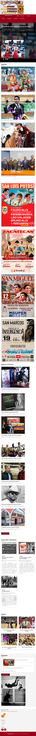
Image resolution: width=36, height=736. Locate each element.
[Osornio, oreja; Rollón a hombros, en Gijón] (27, 622)
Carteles (15, 18)
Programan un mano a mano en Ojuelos (10, 527)
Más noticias (5, 533)
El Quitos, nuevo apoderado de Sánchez (10, 481)
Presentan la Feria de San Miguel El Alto (10, 389)
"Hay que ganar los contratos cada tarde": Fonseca (16, 26)
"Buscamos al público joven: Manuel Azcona (11, 504)
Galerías (28, 15)
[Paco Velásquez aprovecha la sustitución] (9, 622)
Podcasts (9, 18)
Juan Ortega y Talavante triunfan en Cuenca (11, 458)
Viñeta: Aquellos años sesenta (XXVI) (10, 412)
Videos (3, 18)
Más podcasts (5, 674)
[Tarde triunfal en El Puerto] (27, 640)
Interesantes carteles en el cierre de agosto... (12, 435)
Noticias (22, 15)
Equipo (3, 723)
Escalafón (22, 18)
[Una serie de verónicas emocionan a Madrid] (9, 640)
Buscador (4, 721)
